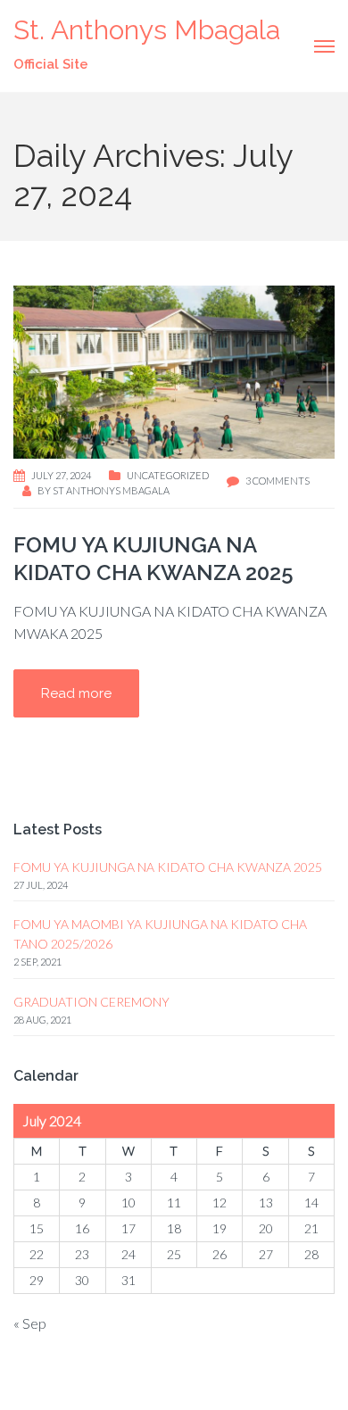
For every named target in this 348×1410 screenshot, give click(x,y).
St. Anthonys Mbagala (146, 30)
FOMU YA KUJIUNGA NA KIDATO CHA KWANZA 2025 (167, 867)
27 (266, 1254)
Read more (76, 693)
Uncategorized (168, 475)
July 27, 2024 (61, 475)
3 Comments (277, 480)
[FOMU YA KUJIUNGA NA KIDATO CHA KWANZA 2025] (174, 369)
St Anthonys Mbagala (111, 490)
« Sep (29, 1323)
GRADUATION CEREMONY (91, 1001)
